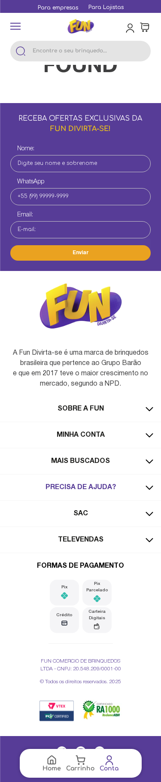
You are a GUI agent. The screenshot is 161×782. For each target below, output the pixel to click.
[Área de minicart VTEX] (145, 27)
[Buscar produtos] (20, 51)
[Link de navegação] (81, 27)
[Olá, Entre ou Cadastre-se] (131, 27)
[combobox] (80, 51)
